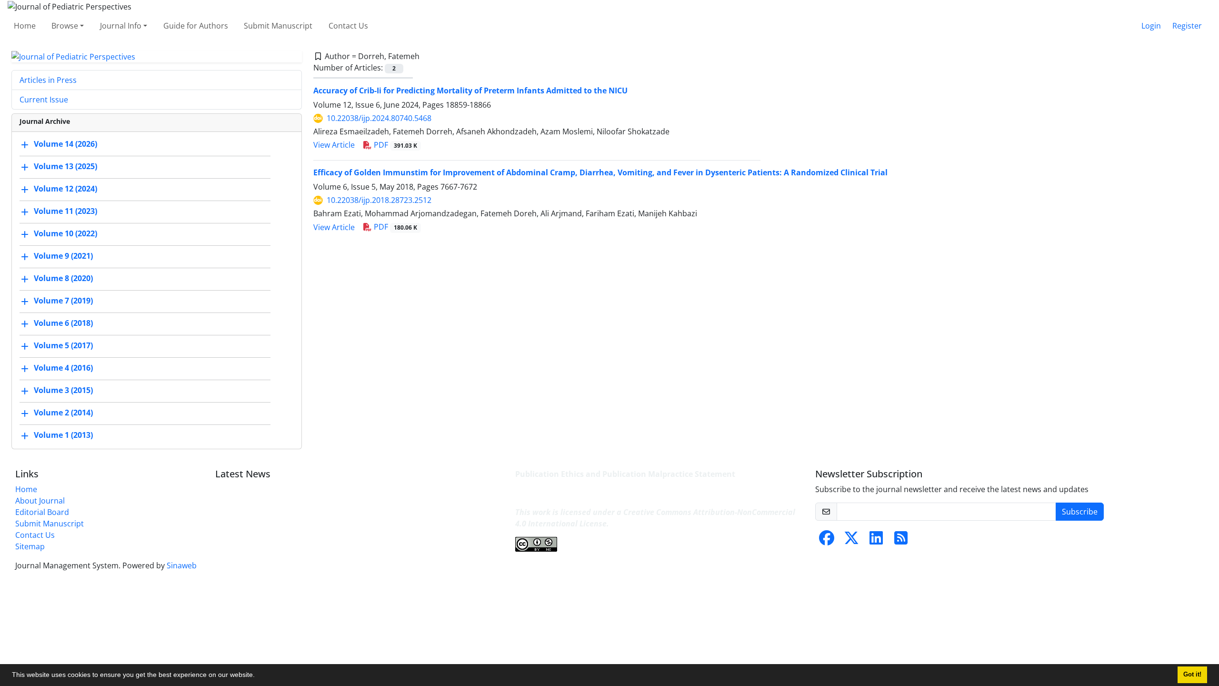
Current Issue (44, 99)
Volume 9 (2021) (63, 256)
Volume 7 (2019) (63, 301)
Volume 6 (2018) (63, 323)
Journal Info (120, 25)
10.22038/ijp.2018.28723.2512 (379, 200)
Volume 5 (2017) (63, 346)
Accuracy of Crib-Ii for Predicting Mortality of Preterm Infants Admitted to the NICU (470, 90)
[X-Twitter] (851, 540)
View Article (334, 145)
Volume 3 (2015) (63, 390)
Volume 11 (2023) (65, 211)
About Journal (40, 500)
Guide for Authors (195, 25)
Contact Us (348, 25)
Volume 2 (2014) (63, 413)
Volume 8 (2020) (63, 278)
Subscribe (1080, 511)
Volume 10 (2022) (65, 234)
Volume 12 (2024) (65, 189)
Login (1151, 25)
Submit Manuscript (278, 25)
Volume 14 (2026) (65, 144)
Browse (64, 25)
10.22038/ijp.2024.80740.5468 (379, 118)
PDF (394, 145)
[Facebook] (826, 540)
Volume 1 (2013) (63, 435)
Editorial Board (42, 512)
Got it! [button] (1192, 674)
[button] (258, 676)
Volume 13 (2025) (65, 166)
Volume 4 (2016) (63, 368)
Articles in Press (48, 80)
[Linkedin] (876, 540)
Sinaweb (182, 565)
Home (25, 25)
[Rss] (900, 540)
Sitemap (30, 546)
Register (1187, 25)
